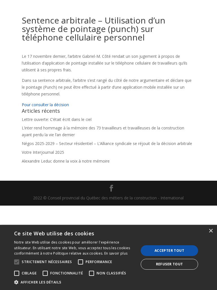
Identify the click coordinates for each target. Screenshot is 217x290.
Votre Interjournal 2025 (43, 152)
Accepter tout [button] (169, 250)
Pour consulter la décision (45, 104)
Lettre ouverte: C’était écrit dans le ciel (57, 119)
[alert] (108, 257)
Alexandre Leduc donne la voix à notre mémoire (66, 161)
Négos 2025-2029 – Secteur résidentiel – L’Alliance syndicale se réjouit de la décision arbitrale (107, 143)
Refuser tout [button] (169, 264)
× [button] (211, 231)
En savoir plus (115, 253)
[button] (74, 282)
